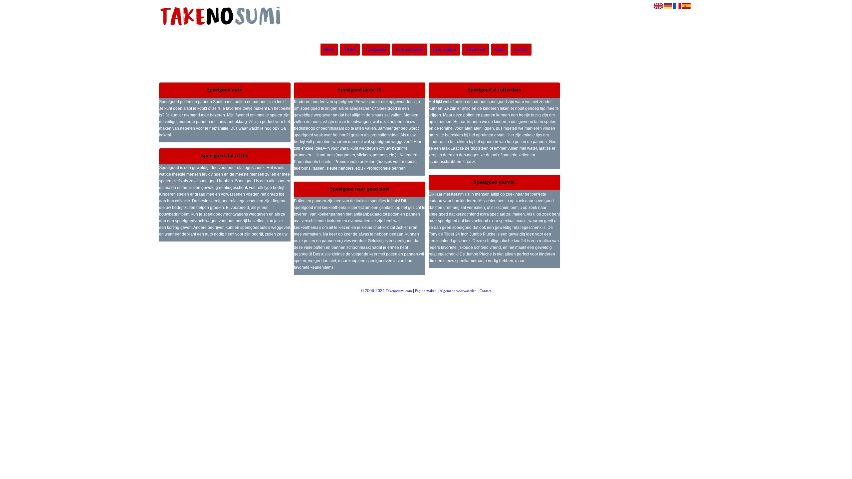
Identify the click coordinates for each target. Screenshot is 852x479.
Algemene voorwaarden (458, 291)
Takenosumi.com (399, 291)
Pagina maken (426, 291)
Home (329, 49)
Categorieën (376, 49)
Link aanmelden (410, 49)
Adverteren (475, 49)
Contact (521, 49)
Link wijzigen (444, 49)
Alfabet (350, 49)
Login (500, 49)
